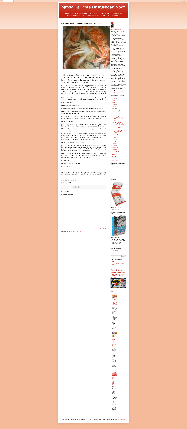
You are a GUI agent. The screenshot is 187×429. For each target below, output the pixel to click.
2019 (113, 156)
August (115, 116)
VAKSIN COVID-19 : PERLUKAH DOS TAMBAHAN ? (118, 119)
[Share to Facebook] (78, 187)
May (114, 143)
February (115, 149)
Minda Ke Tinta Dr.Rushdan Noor (93, 7)
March (115, 147)
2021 (113, 108)
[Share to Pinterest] (79, 187)
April (114, 145)
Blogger (123, 419)
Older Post (103, 228)
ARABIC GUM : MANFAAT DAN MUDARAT (114, 303)
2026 (113, 98)
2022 (113, 106)
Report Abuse (115, 160)
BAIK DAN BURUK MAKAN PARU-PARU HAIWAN (114, 381)
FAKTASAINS (115, 250)
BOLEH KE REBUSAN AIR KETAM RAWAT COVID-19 (118, 136)
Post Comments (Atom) (74, 231)
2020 (113, 154)
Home (84, 228)
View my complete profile (117, 92)
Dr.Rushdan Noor (116, 29)
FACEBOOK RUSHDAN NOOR (118, 264)
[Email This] (74, 187)
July (114, 139)
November (116, 110)
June (114, 141)
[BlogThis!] (75, 187)
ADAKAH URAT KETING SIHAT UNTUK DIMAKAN (114, 341)
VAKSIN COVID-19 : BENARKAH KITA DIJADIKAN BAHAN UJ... (119, 124)
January (115, 151)
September (116, 114)
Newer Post (65, 228)
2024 (113, 102)
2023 (113, 104)
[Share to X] (77, 187)
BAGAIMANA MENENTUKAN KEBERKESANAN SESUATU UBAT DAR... (118, 130)
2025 (113, 100)
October (115, 112)
